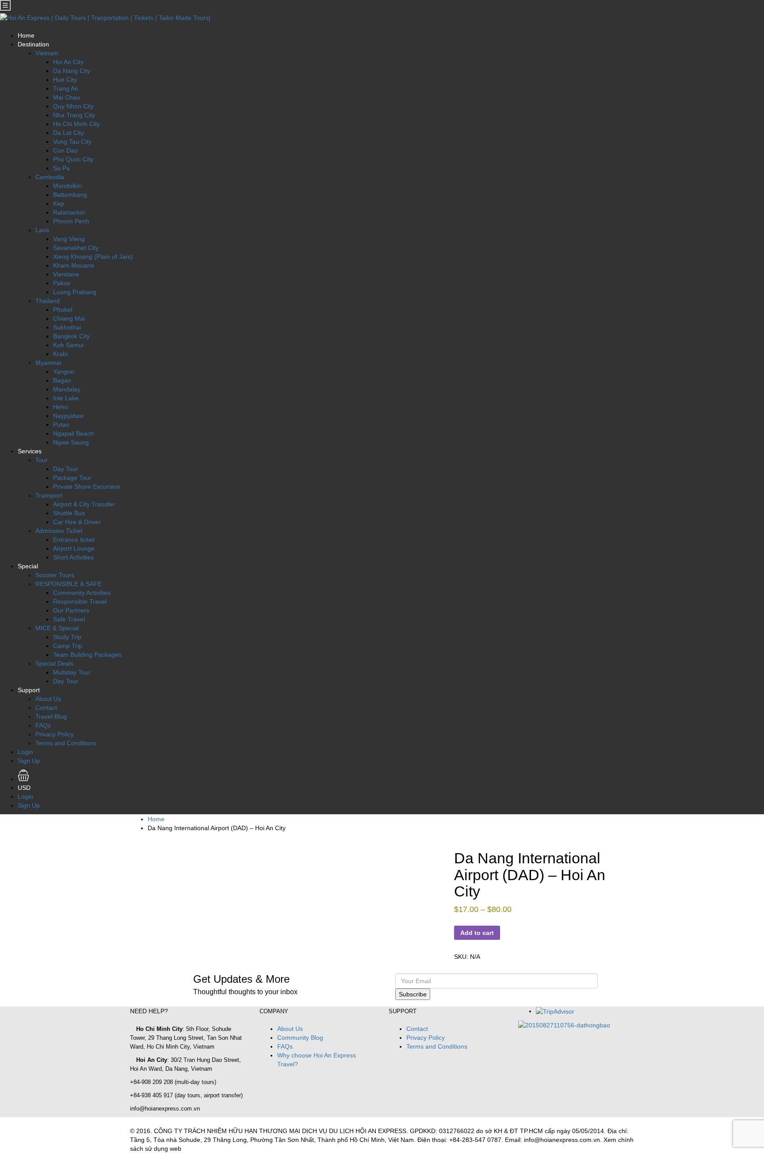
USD (25, 787)
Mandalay (66, 389)
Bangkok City (71, 336)
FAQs (43, 725)
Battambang (70, 194)
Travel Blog (51, 716)
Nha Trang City (74, 115)
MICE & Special (57, 628)
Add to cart (477, 932)
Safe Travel (69, 619)
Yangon (63, 371)
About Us (48, 698)
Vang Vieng (69, 238)
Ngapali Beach (73, 433)
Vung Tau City (72, 141)
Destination (33, 44)
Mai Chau (66, 97)
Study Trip (67, 636)
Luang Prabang (74, 291)
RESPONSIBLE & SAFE (68, 583)
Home (26, 35)
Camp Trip (67, 645)
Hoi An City (68, 61)
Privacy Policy (54, 734)
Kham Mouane (73, 265)
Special (28, 566)
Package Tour (72, 477)
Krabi (60, 353)
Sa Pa (61, 168)
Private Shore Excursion (86, 486)
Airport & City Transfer (84, 504)
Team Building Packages (87, 654)
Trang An (65, 88)
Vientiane (66, 274)
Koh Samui (68, 345)
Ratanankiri (69, 212)
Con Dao (65, 150)
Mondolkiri (67, 185)
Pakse (61, 283)
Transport (48, 495)
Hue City (65, 79)
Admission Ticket (58, 530)
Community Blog (300, 1037)
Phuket (63, 309)
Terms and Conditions (65, 743)
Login (25, 751)
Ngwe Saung (71, 442)
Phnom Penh (71, 221)
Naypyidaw (68, 415)
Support (29, 689)
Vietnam (46, 53)
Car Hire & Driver (77, 521)
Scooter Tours (54, 574)
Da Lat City (68, 132)
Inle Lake (66, 398)
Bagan (62, 380)
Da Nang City (71, 70)
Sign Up (29, 760)
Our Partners (71, 610)
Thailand (47, 300)
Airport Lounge (74, 548)
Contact (46, 707)
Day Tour (65, 468)
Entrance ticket (74, 539)
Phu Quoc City (73, 159)
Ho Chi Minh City (76, 123)
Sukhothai (67, 327)
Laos (42, 230)
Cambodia (49, 176)
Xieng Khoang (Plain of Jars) (93, 256)
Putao (61, 424)
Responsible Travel (80, 601)
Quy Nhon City (73, 106)
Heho (60, 406)
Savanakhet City (76, 247)
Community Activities (82, 592)
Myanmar (48, 362)
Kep (58, 203)
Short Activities (73, 557)
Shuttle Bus (69, 513)
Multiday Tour (72, 672)
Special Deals (54, 663)
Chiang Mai (69, 318)
